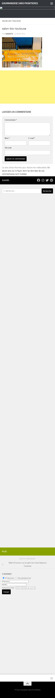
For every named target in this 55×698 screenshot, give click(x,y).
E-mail (31, 138)
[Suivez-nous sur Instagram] (42, 180)
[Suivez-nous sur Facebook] (38, 180)
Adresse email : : (9, 588)
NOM (4, 584)
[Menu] (51, 3)
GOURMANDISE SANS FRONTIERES (20, 3)
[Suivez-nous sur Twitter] (47, 180)
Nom (7, 138)
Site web (8, 148)
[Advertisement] (27, 87)
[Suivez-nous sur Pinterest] (51, 180)
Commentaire (11, 120)
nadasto (9, 34)
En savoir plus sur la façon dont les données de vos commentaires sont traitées (26, 170)
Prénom (5, 581)
